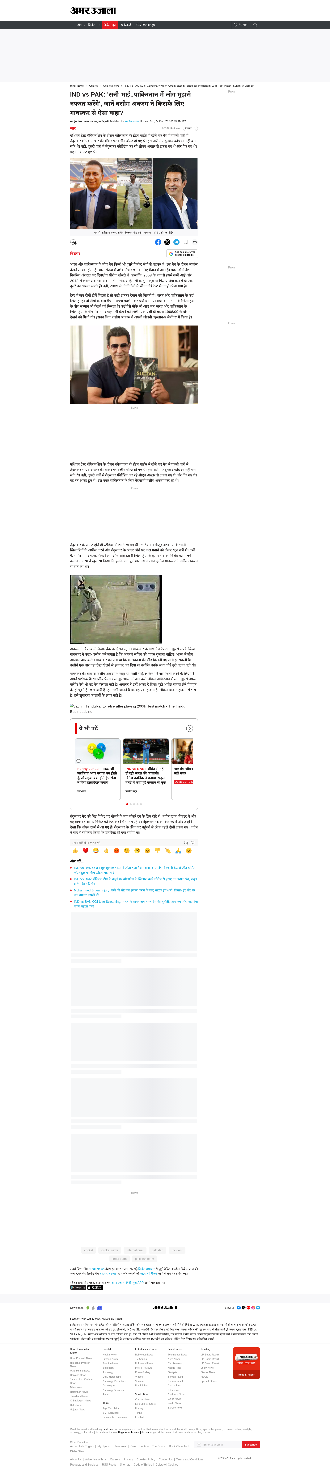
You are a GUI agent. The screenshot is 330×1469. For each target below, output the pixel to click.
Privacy (128, 1459)
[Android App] (88, 1307)
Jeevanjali (121, 1446)
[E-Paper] (246, 1363)
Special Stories (209, 1381)
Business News (176, 1394)
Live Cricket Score (145, 1403)
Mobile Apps (174, 1367)
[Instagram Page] (253, 1307)
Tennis (138, 1412)
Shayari (139, 1381)
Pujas (106, 1394)
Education (173, 1390)
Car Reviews (175, 1363)
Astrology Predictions (114, 1381)
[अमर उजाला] (93, 13)
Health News (110, 1354)
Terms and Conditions (189, 1459)
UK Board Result (210, 1363)
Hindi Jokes (141, 1385)
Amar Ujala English (82, 1446)
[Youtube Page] (248, 1307)
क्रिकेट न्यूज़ (110, 25)
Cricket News (111, 85)
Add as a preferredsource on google (185, 253)
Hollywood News (144, 1363)
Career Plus (174, 1385)
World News (174, 1403)
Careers (115, 1459)
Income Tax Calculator (115, 1417)
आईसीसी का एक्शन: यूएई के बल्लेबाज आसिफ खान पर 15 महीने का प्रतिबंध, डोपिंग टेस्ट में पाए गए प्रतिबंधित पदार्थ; (153, 1339)
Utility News (207, 1367)
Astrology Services (113, 1390)
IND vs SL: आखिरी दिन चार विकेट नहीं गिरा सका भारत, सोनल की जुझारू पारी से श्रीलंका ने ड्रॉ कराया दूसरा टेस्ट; (187, 1329)
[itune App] (93, 1307)
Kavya (204, 1376)
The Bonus (159, 1446)
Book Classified (178, 1446)
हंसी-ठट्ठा (81, 791)
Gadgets (172, 1372)
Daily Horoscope (112, 1376)
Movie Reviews (143, 1367)
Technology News (177, 1354)
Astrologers (109, 1385)
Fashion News (110, 1363)
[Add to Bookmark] (186, 242)
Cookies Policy (146, 1459)
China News (174, 1398)
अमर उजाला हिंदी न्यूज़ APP (127, 1282)
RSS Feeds (109, 1464)
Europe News (175, 1407)
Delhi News (76, 1405)
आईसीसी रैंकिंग (148, 1273)
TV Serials (141, 1359)
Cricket (93, 85)
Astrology (108, 1372)
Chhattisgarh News (80, 1400)
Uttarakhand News (80, 1370)
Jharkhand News (79, 1396)
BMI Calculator (111, 1412)
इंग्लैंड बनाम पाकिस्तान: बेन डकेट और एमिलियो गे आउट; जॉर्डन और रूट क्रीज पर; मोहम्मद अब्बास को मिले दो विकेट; (131, 1324)
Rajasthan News (79, 1391)
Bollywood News (144, 1354)
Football (139, 1417)
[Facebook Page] (239, 1307)
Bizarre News (208, 1372)
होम (79, 25)
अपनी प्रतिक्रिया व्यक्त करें (86, 842)
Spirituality (108, 1367)
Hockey (139, 1408)
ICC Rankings (145, 25)
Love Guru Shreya (188, 781)
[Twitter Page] (244, 1307)
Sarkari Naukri (176, 1376)
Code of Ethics (143, 1464)
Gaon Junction (139, 1446)
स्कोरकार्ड (126, 25)
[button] (127, 804)
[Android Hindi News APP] (78, 1287)
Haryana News (78, 1375)
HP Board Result (210, 1359)
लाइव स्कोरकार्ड (108, 1273)
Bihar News (76, 1387)
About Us (76, 1459)
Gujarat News (77, 1409)
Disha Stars (77, 1451)
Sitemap (125, 1464)
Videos (139, 1376)
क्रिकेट (91, 25)
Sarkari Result (176, 1381)
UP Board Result (210, 1354)
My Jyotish (104, 1446)
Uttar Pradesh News (81, 1358)
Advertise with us (96, 1459)
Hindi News (77, 85)
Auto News (174, 1359)
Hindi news (109, 1429)
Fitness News (110, 1359)
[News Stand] (99, 1307)
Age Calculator (111, 1408)
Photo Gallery (142, 1372)
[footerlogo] (165, 1308)
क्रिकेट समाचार (146, 1269)
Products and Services (84, 1464)
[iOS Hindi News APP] (95, 1287)
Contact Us (166, 1459)
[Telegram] (258, 1307)
